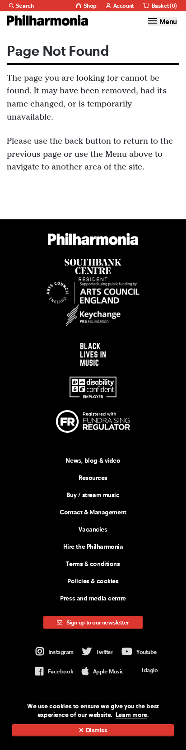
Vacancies (93, 529)
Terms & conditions (93, 564)
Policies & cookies (92, 581)
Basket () (163, 6)
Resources (93, 478)
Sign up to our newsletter (97, 622)
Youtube (146, 652)
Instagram (61, 652)
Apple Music (108, 671)
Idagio (150, 670)
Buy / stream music (92, 495)
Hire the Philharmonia (93, 546)
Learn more (131, 715)
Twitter (104, 652)
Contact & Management (93, 512)
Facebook (60, 671)
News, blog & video (92, 460)
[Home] (47, 20)
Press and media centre (93, 598)
